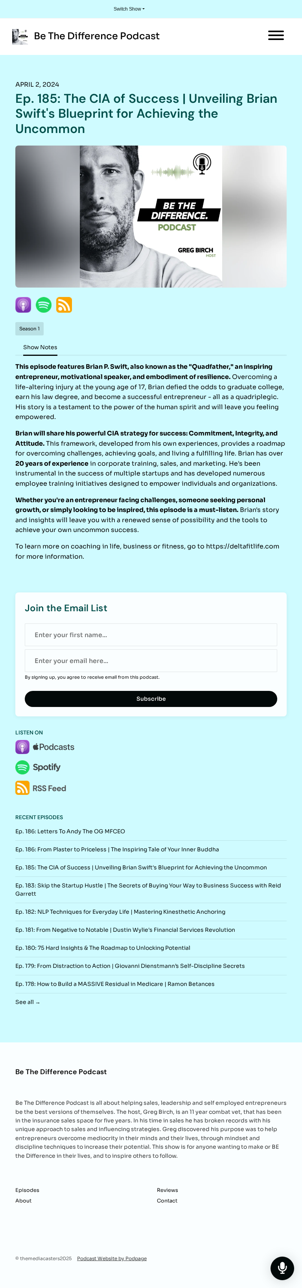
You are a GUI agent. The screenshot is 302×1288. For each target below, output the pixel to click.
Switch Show (127, 9)
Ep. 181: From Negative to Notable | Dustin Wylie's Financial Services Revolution (125, 929)
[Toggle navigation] (276, 37)
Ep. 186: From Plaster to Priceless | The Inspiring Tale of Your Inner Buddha (117, 849)
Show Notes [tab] (40, 347)
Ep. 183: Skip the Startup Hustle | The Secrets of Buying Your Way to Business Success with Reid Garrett (148, 889)
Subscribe (151, 698)
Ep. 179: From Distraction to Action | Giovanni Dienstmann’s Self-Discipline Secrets (130, 965)
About (23, 1201)
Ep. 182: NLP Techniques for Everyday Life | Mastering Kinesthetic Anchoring (120, 911)
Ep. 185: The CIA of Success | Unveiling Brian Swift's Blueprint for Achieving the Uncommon (141, 867)
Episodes (27, 1190)
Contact (167, 1201)
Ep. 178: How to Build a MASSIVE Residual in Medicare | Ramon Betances (115, 983)
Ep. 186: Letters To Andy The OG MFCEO (70, 831)
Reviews (167, 1190)
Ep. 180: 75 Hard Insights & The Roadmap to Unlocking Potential (102, 947)
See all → (28, 1002)
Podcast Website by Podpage (112, 1258)
